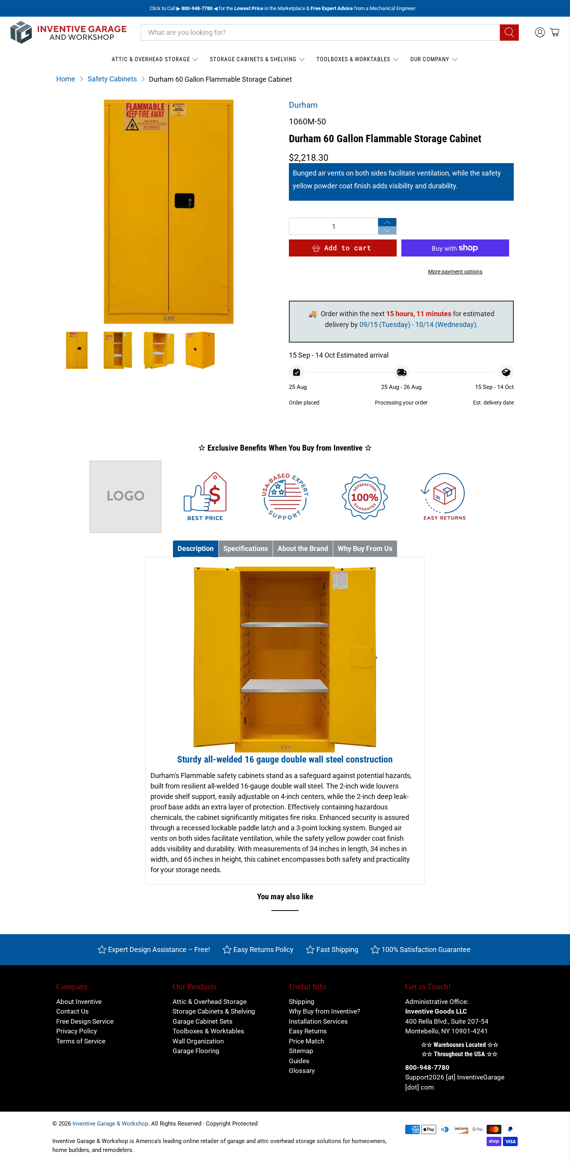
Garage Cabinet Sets (203, 1021)
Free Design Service (85, 1021)
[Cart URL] (554, 32)
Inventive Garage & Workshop (110, 1123)
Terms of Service (80, 1041)
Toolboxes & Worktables (353, 59)
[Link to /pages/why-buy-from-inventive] (365, 497)
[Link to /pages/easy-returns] (445, 497)
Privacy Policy (76, 1031)
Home (65, 79)
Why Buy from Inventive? (324, 1011)
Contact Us (72, 1011)
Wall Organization (198, 1041)
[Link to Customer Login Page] (540, 32)
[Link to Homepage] (68, 32)
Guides (299, 1061)
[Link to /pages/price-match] (205, 497)
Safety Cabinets (112, 79)
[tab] (195, 549)
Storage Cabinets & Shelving (253, 59)
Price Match (306, 1041)
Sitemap (301, 1051)
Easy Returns (308, 1031)
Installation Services (318, 1021)
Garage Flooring (196, 1051)
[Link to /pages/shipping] (126, 497)
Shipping (301, 1001)
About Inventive (79, 1001)
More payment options (455, 272)
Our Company (429, 59)
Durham (303, 105)
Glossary (302, 1070)
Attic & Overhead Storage (151, 59)
